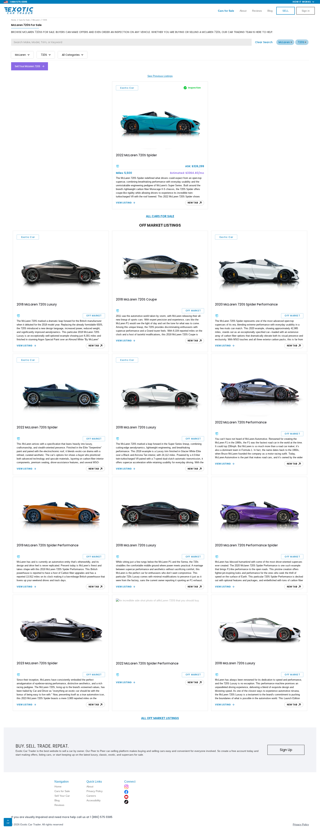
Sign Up (286, 749)
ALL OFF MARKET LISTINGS (160, 718)
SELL (285, 10)
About (243, 10)
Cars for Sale (24, 20)
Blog (270, 10)
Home (13, 20)
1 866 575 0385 (18, 1)
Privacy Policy (301, 824)
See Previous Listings (160, 75)
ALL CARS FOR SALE (160, 216)
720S (301, 42)
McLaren (284, 42)
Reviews (257, 10)
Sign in (306, 10)
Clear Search (264, 42)
